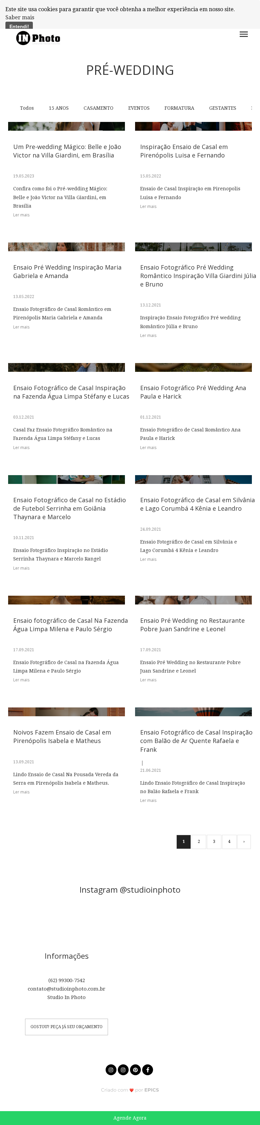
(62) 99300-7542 (66, 980)
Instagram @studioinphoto (130, 889)
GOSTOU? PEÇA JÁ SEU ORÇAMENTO (66, 1026)
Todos (27, 108)
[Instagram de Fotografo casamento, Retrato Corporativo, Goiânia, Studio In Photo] (112, 1069)
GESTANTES (222, 108)
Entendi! (19, 26)
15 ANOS (59, 108)
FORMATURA (179, 108)
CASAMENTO (98, 108)
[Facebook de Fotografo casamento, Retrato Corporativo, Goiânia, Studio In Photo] (148, 1069)
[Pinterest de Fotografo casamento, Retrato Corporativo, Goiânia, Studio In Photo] (136, 1069)
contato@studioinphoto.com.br (66, 989)
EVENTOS (139, 108)
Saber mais (19, 17)
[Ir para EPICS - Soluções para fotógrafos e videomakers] (130, 1089)
